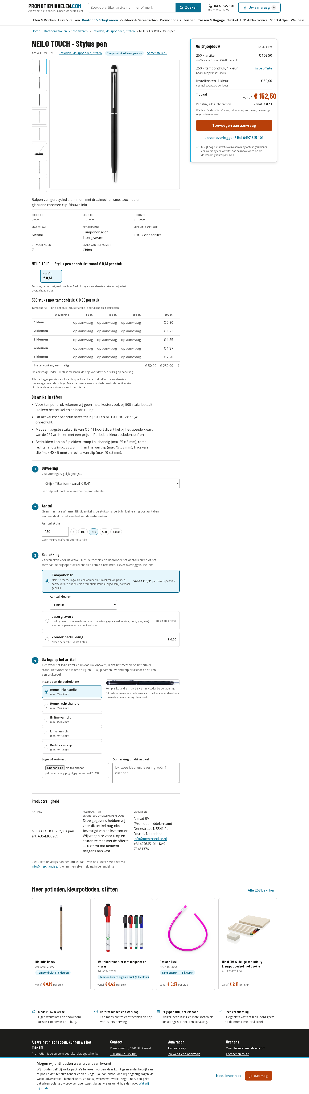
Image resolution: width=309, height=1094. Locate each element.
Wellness (298, 20)
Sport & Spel (279, 20)
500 (104, 532)
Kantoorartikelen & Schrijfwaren (66, 31)
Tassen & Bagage (211, 20)
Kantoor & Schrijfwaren (100, 20)
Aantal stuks (51, 523)
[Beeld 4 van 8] (39, 117)
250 (93, 532)
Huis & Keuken (69, 20)
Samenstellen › (157, 53)
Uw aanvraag (177, 1048)
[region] (106, 341)
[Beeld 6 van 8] (39, 150)
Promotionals (170, 20)
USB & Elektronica (254, 20)
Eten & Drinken (44, 20)
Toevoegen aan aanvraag (234, 125)
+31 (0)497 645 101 (123, 1054)
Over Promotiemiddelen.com (245, 1048)
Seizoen (189, 20)
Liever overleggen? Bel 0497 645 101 (234, 137)
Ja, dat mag (259, 1075)
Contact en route (237, 1054)
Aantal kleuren (60, 597)
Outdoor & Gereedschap (139, 20)
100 (83, 532)
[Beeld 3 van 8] (39, 100)
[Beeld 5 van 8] (39, 133)
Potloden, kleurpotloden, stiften (113, 31)
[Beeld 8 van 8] (39, 184)
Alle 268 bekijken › (262, 890)
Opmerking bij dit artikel (130, 759)
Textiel (232, 20)
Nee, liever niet (228, 1075)
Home (36, 31)
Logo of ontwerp (54, 759)
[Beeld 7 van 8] (39, 167)
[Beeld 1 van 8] (39, 66)
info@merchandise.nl (150, 838)
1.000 (116, 532)
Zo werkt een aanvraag (184, 1054)
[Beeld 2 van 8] (39, 83)
